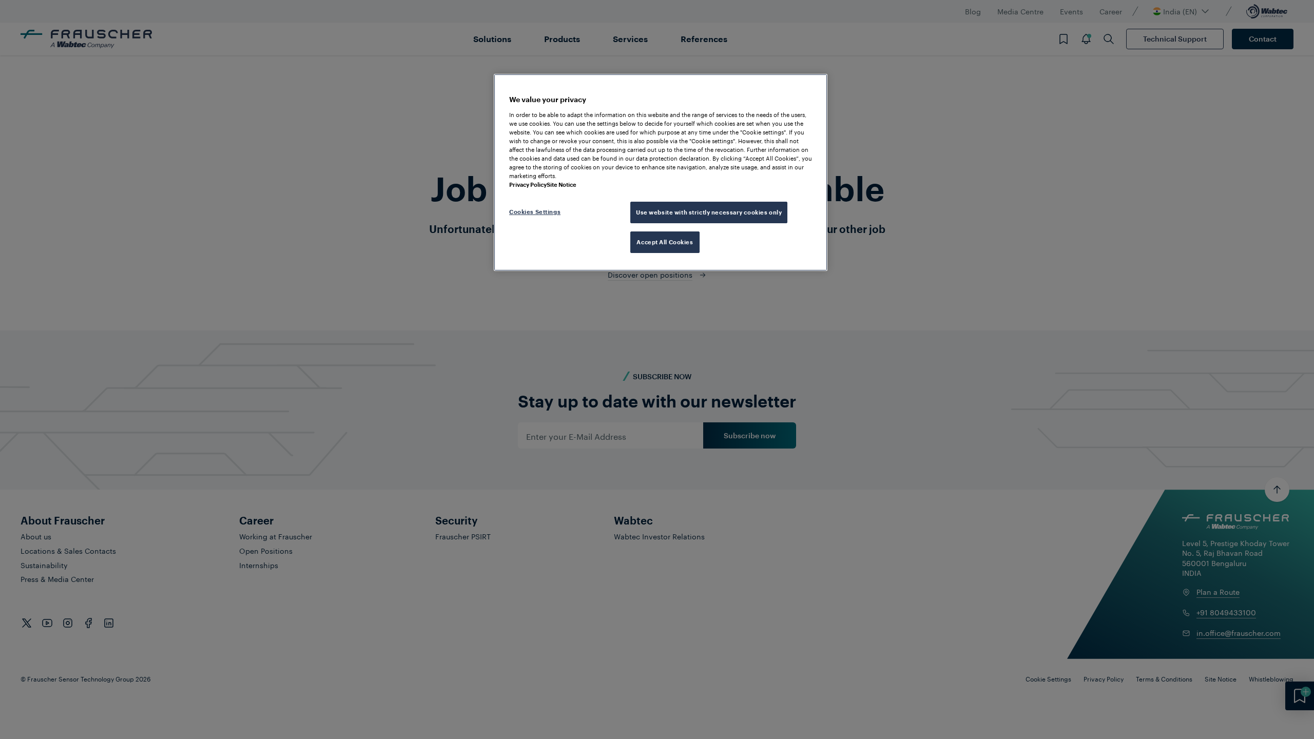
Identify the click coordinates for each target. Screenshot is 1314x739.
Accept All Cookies (664, 242)
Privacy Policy (528, 184)
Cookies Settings (535, 211)
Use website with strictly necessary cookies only (709, 212)
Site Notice (561, 184)
